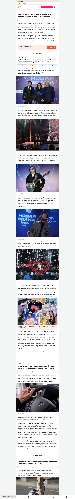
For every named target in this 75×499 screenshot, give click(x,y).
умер (41, 35)
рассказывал (54, 336)
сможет (48, 440)
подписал (26, 381)
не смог (24, 112)
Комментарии (37, 53)
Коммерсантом (25, 434)
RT (27, 473)
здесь (43, 351)
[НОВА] (46, 7)
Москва (24, 3)
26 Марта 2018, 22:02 (21, 11)
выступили (34, 292)
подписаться (52, 47)
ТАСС (31, 32)
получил (19, 243)
